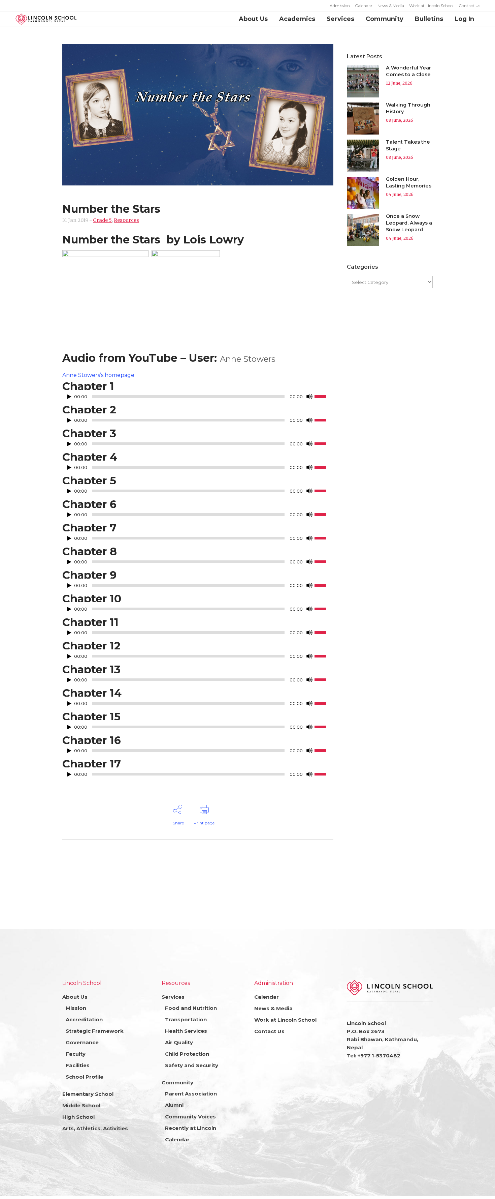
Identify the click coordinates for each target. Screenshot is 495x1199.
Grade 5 (102, 220)
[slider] (324, 396)
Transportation (186, 1019)
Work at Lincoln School (431, 5)
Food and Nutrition (191, 1008)
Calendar (363, 5)
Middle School (81, 1105)
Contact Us (469, 5)
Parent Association (191, 1093)
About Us (75, 997)
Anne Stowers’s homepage (98, 375)
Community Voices (190, 1116)
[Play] (69, 396)
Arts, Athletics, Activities (95, 1128)
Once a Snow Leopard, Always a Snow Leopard (409, 223)
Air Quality (179, 1042)
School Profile (84, 1077)
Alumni (174, 1105)
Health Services (186, 1031)
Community (177, 1082)
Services (173, 997)
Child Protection (187, 1054)
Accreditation (84, 1019)
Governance (82, 1042)
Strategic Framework (95, 1031)
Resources (126, 220)
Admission (340, 5)
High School (78, 1117)
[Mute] (309, 396)
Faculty (76, 1054)
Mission (76, 1008)
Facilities (78, 1065)
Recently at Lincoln (190, 1128)
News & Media (390, 5)
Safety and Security (191, 1065)
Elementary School (87, 1094)
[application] (197, 398)
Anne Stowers (247, 359)
